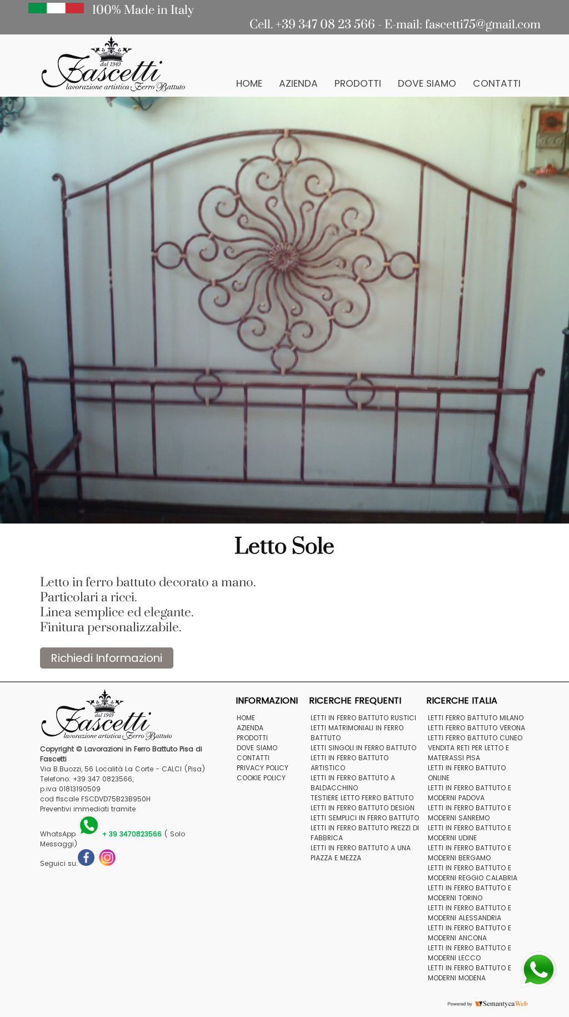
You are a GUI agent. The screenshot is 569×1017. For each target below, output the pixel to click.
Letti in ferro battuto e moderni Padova (469, 792)
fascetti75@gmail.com (483, 24)
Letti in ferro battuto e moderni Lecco (469, 953)
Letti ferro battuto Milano (475, 717)
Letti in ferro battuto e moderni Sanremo (469, 812)
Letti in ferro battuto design (363, 807)
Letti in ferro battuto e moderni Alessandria (469, 913)
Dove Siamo (427, 83)
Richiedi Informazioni (106, 658)
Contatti (497, 83)
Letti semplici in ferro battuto (365, 817)
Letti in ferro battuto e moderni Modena (469, 973)
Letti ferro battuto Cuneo (475, 737)
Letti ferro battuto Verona (476, 727)
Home (249, 83)
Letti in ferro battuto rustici (363, 717)
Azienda (298, 83)
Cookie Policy (261, 777)
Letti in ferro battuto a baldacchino (353, 782)
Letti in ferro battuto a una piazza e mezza (361, 853)
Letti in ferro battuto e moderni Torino (469, 893)
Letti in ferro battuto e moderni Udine (469, 832)
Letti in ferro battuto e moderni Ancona (469, 933)
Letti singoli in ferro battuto (363, 747)
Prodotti (358, 83)
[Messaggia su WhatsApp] (538, 969)
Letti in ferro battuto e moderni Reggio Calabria (472, 873)
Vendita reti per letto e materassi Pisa (468, 752)
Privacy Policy (262, 767)
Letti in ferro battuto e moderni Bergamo (469, 853)
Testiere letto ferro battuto (362, 797)
